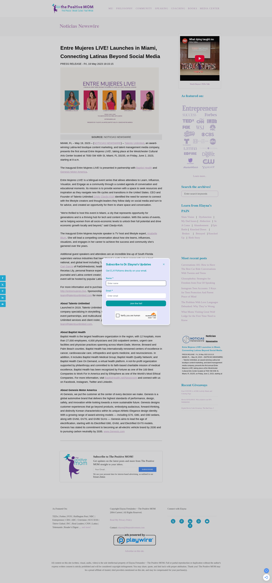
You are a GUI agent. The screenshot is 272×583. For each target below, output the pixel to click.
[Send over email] (3, 304)
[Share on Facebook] (3, 278)
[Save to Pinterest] (3, 291)
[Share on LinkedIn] (3, 297)
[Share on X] (3, 284)
